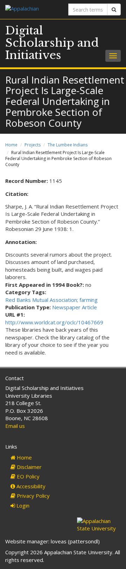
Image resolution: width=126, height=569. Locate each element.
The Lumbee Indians (68, 145)
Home (11, 145)
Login (22, 505)
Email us (15, 425)
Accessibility (30, 486)
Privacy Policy (32, 495)
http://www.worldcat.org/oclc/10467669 (54, 322)
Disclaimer (28, 466)
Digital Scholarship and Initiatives (52, 43)
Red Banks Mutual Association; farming (51, 299)
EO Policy (27, 476)
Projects (32, 145)
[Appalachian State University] (31, 9)
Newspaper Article (74, 307)
